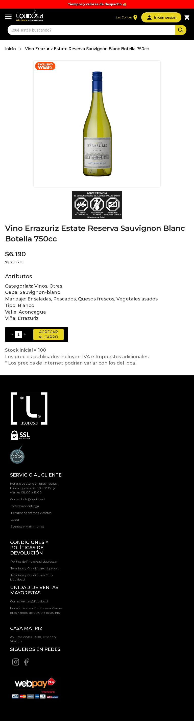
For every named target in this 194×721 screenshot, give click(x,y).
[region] (97, 4)
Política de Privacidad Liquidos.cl (34, 561)
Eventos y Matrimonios (27, 526)
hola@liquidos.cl (33, 499)
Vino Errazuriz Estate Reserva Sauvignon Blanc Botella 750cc (87, 48)
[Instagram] (15, 665)
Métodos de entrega (25, 506)
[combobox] (92, 30)
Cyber (15, 519)
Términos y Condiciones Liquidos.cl (35, 568)
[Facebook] (26, 665)
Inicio (10, 48)
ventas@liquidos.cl (34, 601)
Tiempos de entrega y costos (31, 513)
